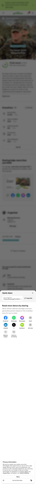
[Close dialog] (33, 293)
